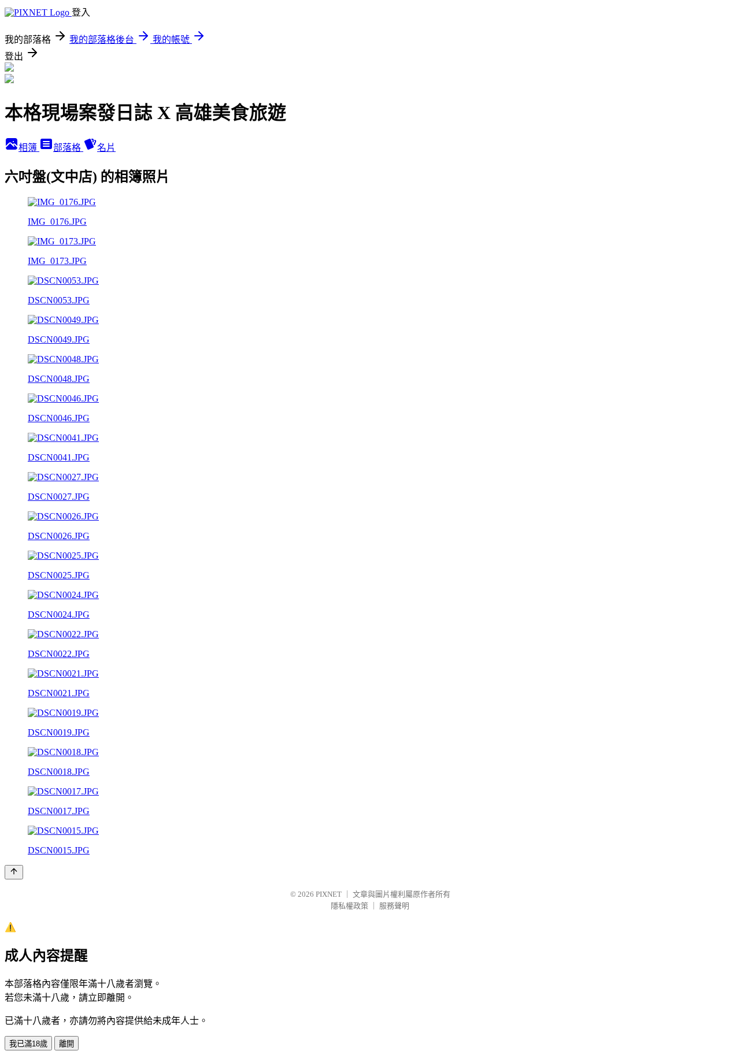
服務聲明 (394, 905)
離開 (66, 1043)
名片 (106, 148)
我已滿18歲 (28, 1043)
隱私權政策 (349, 905)
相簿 (28, 148)
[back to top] (14, 872)
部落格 (68, 148)
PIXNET (329, 894)
